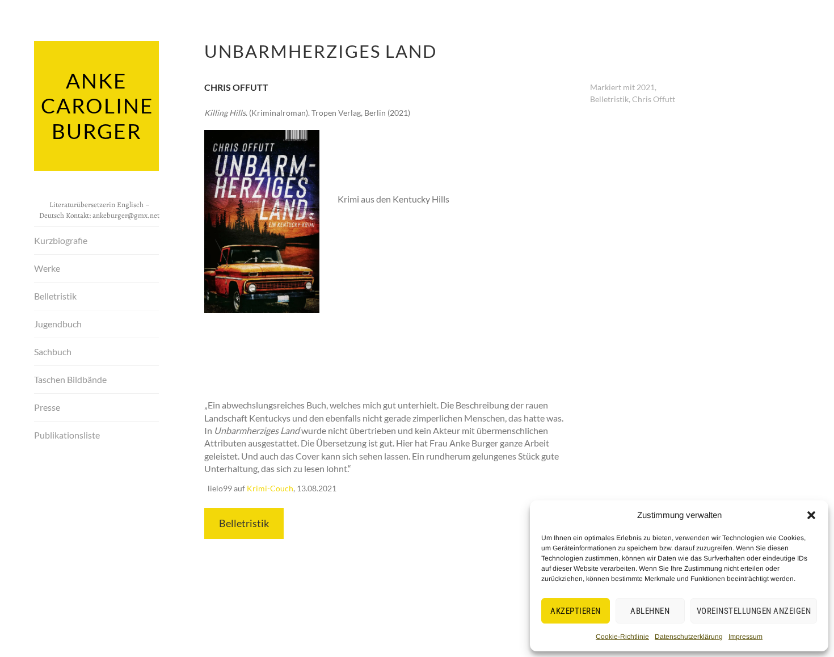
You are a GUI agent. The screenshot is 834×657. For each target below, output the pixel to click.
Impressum (745, 637)
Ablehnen (649, 611)
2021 (646, 87)
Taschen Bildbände (70, 379)
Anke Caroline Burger (97, 106)
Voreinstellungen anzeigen (754, 611)
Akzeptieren (575, 611)
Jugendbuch (58, 323)
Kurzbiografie (60, 240)
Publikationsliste (67, 434)
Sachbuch (52, 351)
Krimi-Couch (270, 488)
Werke (47, 268)
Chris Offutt (653, 99)
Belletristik (55, 295)
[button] (811, 515)
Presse (47, 407)
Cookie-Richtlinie (622, 637)
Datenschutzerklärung (689, 637)
